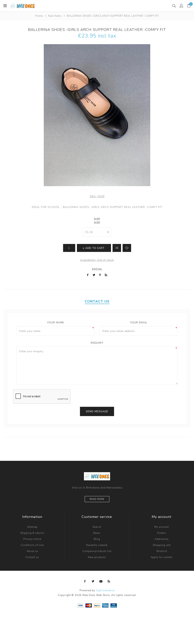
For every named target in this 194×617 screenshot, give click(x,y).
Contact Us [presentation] (97, 301)
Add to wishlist (127, 248)
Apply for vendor (162, 557)
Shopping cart (162, 545)
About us (32, 551)
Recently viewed (96, 545)
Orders (161, 533)
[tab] (97, 301)
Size (97, 219)
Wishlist (161, 551)
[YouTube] (101, 581)
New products (97, 557)
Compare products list (96, 551)
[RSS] (109, 581)
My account (161, 527)
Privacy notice (32, 539)
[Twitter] (93, 581)
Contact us (32, 557)
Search (96, 527)
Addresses (162, 539)
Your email (138, 322)
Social (97, 269)
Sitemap (32, 527)
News (96, 533)
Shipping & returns (32, 533)
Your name (55, 322)
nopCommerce (105, 590)
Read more (97, 499)
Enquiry (97, 343)
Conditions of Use (32, 545)
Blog (97, 539)
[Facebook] (85, 581)
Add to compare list (117, 248)
